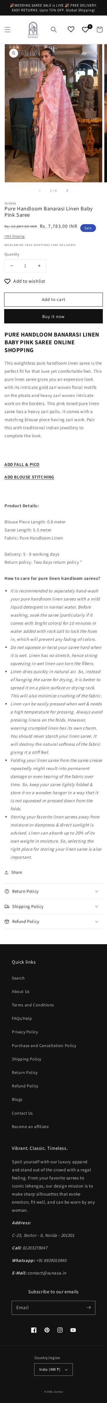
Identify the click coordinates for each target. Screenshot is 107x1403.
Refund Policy (25, 1086)
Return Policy (25, 1072)
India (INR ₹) (49, 1369)
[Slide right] (66, 190)
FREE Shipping (14, 236)
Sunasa (58, 1391)
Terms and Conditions (33, 1005)
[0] (85, 29)
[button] (7, 29)
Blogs (17, 1099)
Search (18, 978)
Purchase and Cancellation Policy (44, 1045)
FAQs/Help (22, 1018)
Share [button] (16, 872)
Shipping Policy (26, 1059)
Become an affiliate (30, 1126)
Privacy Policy (25, 1031)
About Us (21, 991)
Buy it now (53, 316)
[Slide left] (40, 190)
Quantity (11, 254)
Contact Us (22, 1113)
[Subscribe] (88, 1307)
